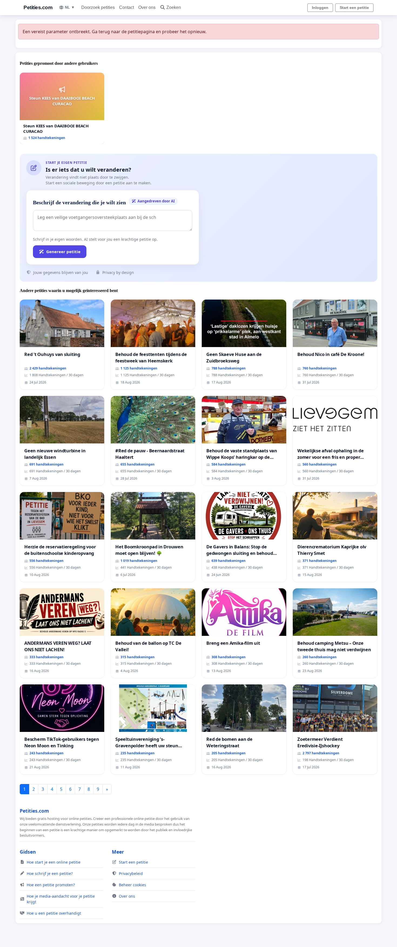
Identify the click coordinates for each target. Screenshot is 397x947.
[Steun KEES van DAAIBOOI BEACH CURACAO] (62, 108)
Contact (126, 7)
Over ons (147, 7)
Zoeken (173, 7)
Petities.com (37, 7)
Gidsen (28, 851)
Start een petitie (354, 7)
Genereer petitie (63, 251)
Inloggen (320, 7)
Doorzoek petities (98, 7)
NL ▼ (70, 7)
